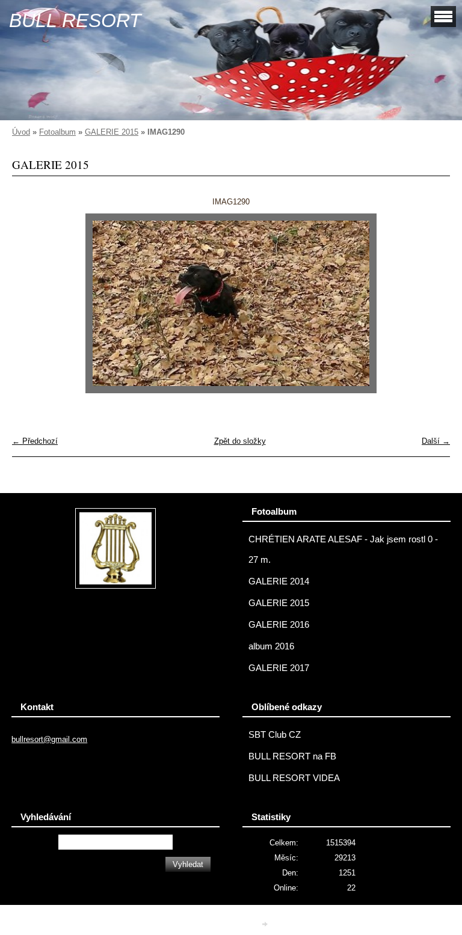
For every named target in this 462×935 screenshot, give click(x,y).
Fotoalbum (57, 131)
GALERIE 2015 (111, 131)
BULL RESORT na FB (292, 756)
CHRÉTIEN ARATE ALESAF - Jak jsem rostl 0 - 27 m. (343, 550)
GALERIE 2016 (278, 625)
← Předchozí (35, 441)
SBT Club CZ (274, 735)
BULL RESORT (75, 20)
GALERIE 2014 (278, 581)
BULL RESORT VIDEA (294, 778)
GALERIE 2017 (278, 668)
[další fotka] (430, 303)
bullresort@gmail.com (49, 739)
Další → (436, 441)
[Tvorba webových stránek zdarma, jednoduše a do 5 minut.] (266, 924)
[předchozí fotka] (31, 303)
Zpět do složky (240, 441)
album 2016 (271, 646)
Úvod (21, 131)
